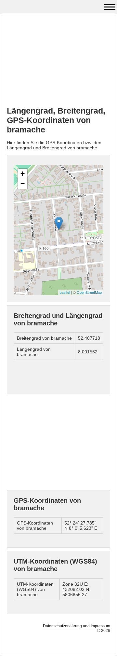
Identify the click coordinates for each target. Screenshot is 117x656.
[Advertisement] (58, 60)
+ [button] (22, 174)
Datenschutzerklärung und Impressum (76, 626)
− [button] (22, 184)
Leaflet (64, 292)
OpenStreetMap (89, 292)
